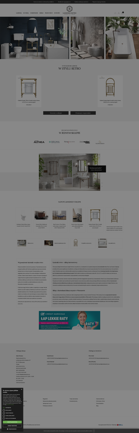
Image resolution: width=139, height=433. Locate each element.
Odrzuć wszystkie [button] (12, 425)
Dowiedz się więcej (10, 404)
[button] (12, 429)
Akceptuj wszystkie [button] (12, 422)
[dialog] (69, 216)
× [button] (21, 389)
